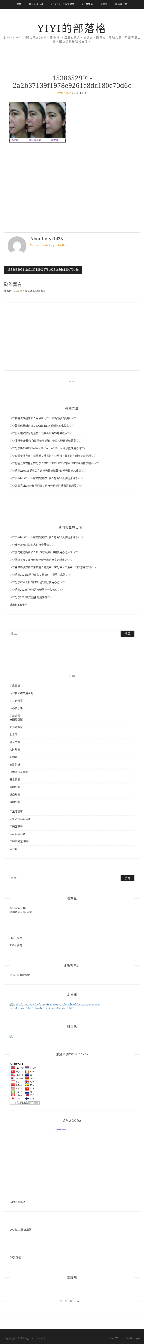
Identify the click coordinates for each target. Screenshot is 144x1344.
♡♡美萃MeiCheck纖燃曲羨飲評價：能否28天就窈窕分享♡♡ (46, 478)
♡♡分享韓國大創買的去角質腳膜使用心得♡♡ (37, 582)
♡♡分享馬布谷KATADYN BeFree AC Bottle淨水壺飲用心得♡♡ (48, 448)
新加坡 (13, 757)
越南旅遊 (15, 794)
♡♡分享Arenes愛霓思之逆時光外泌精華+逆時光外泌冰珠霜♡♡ (48, 470)
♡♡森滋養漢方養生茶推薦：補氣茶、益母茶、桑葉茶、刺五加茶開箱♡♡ (53, 455)
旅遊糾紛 (15, 764)
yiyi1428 (62, 92)
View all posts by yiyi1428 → (48, 245)
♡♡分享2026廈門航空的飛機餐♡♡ (31, 597)
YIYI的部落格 (72, 28)
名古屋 (13, 734)
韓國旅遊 (15, 802)
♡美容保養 (16, 826)
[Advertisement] (72, 188)
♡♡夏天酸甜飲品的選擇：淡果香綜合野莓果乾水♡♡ (41, 433)
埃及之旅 (15, 742)
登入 (22, 290)
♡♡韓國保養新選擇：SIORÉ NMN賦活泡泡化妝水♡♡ (42, 425)
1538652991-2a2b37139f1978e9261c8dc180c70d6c (43, 269)
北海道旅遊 (16, 727)
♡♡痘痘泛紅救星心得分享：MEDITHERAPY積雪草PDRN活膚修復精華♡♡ (54, 463)
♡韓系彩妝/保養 (19, 841)
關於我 (104, 4)
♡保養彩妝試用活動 (21, 693)
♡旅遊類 (15, 715)
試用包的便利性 (19, 604)
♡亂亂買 (15, 685)
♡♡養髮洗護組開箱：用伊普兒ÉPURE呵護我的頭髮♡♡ (43, 418)
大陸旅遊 (15, 749)
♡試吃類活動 (17, 833)
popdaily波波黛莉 (63, 4)
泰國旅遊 (15, 787)
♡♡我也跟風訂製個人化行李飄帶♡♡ (32, 544)
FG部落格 (87, 4)
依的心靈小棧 (36, 4)
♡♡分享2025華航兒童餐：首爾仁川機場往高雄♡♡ (40, 574)
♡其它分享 (16, 700)
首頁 (19, 4)
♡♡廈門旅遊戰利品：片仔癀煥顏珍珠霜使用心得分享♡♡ (44, 552)
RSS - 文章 (16, 937)
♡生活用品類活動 (20, 818)
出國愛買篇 (16, 719)
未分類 (13, 848)
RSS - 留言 (16, 945)
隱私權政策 (121, 4)
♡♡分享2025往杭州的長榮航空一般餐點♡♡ (36, 589)
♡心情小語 (16, 708)
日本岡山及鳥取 (19, 772)
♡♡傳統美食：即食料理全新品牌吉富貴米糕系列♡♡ (41, 559)
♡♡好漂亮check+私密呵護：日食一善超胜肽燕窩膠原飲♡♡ (46, 485)
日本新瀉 (15, 779)
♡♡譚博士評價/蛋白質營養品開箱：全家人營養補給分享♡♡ (45, 440)
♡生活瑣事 (16, 811)
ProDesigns (132, 1338)
